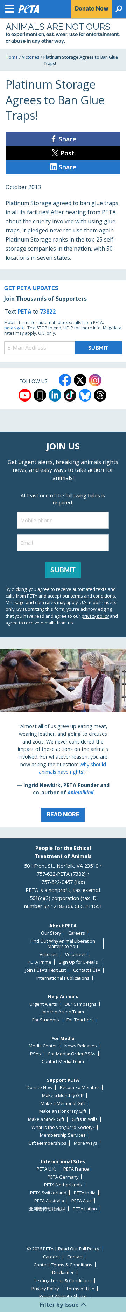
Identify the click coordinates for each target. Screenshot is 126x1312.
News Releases (80, 1045)
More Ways (85, 1143)
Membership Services (63, 1135)
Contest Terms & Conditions (63, 1265)
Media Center (43, 1045)
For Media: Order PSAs (72, 1053)
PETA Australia (49, 1200)
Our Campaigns (80, 1004)
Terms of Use (80, 1288)
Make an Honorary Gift (62, 1111)
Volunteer (75, 954)
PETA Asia (81, 1200)
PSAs (35, 1053)
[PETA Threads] (100, 395)
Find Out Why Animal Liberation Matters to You (62, 943)
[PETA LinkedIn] (55, 395)
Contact (75, 1256)
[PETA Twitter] (80, 380)
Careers (76, 933)
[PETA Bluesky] (85, 395)
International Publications (63, 978)
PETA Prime (39, 962)
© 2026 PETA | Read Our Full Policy (63, 1248)
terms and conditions (93, 596)
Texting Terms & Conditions (63, 1280)
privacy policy (95, 616)
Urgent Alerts (43, 1004)
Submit (63, 570)
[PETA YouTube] (25, 395)
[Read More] (63, 738)
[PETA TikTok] (70, 395)
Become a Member (79, 1087)
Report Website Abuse (63, 1296)
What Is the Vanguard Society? (62, 1127)
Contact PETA (86, 970)
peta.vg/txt (14, 328)
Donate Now (39, 1087)
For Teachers (80, 1020)
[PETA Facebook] (65, 380)
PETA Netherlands (63, 1184)
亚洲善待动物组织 (47, 1209)
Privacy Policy (45, 1288)
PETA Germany (63, 1177)
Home (12, 57)
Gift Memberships (47, 1143)
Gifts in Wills (85, 1119)
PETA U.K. (46, 1169)
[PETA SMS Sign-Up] (40, 395)
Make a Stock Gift (46, 1119)
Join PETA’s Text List (45, 970)
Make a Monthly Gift (63, 1095)
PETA (24, 311)
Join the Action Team (63, 1011)
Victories (30, 57)
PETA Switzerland (48, 1192)
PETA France (76, 1169)
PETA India (85, 1192)
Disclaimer (63, 1272)
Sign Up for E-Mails (78, 962)
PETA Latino (85, 1209)
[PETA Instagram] (95, 380)
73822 (48, 311)
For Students (45, 1020)
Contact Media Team (63, 1061)
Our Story (51, 933)
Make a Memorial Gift (63, 1103)
